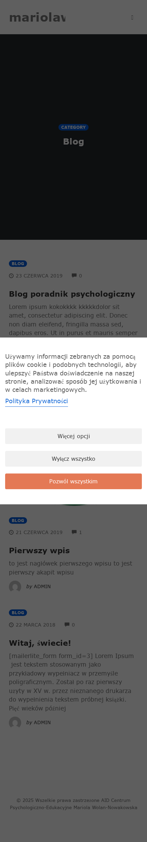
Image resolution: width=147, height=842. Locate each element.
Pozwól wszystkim (73, 481)
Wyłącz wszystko (73, 459)
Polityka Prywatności (36, 401)
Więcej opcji (73, 436)
